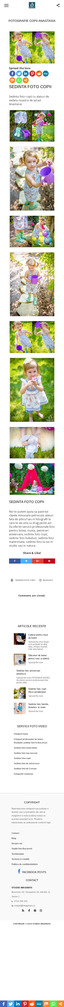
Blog (14, 838)
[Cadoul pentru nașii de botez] (20, 639)
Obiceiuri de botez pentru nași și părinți (38, 657)
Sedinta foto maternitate (25, 748)
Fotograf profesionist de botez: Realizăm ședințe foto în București (30, 741)
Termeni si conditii (20, 859)
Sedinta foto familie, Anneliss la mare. (38, 706)
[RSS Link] (23, 910)
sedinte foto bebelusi (23, 538)
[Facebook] (12, 74)
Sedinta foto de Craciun (25, 768)
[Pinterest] (32, 74)
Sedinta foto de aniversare (26, 763)
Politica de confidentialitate (25, 864)
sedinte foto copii (35, 534)
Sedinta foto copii (25, 580)
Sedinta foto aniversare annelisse (28, 672)
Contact (15, 833)
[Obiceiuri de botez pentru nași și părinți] (20, 660)
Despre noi (17, 843)
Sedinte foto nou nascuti (25, 753)
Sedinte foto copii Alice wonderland (37, 690)
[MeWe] (46, 74)
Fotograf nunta (21, 734)
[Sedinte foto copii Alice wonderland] (20, 693)
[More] (26, 80)
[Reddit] (39, 74)
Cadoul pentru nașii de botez (38, 636)
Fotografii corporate (23, 774)
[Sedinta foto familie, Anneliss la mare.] (20, 708)
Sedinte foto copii (22, 758)
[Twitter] (19, 74)
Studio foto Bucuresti (22, 848)
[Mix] (12, 80)
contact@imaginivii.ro (24, 905)
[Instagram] (41, 910)
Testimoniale (18, 854)
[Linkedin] (26, 74)
